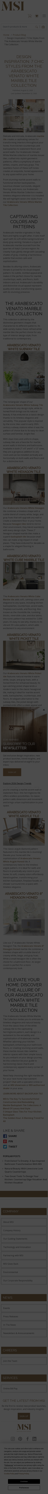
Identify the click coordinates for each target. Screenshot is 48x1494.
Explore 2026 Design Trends (17, 783)
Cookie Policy (9, 1474)
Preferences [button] (9, 1465)
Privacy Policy (23, 1474)
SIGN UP (12, 772)
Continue (24, 1481)
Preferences (24, 1488)
